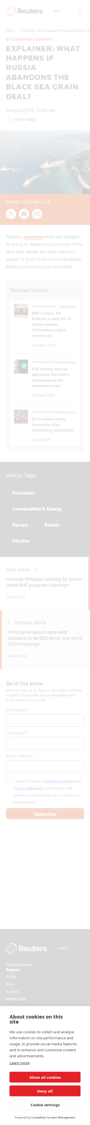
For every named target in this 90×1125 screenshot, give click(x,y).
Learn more (20, 1062)
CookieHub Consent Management (53, 1117)
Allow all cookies (45, 1077)
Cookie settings (45, 1104)
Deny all (45, 1091)
